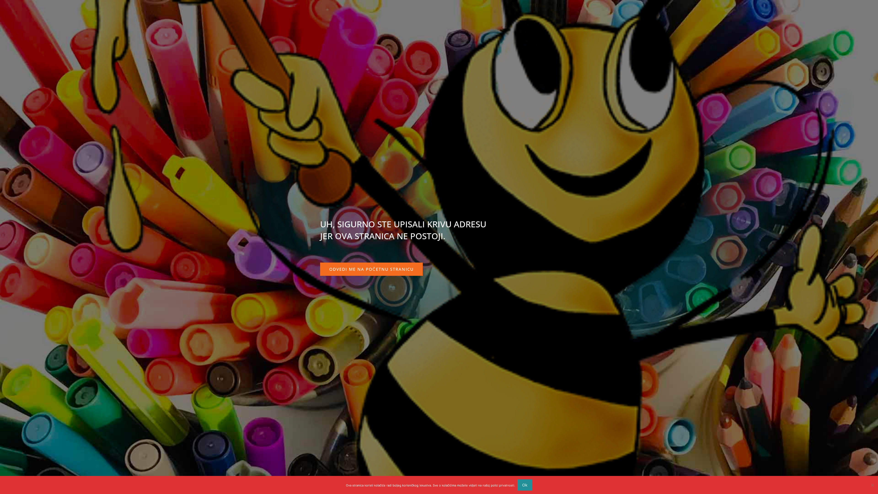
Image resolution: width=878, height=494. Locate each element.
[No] (872, 485)
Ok (524, 485)
